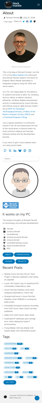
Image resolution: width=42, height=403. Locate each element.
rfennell (9, 229)
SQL (7, 377)
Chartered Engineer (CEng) (15, 117)
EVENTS (27, 372)
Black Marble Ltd (20, 75)
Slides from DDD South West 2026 (19, 315)
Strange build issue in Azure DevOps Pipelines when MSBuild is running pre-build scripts (20, 299)
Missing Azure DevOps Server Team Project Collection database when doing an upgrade (21, 277)
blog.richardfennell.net (16, 246)
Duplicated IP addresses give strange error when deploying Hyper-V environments (20, 321)
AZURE (27, 362)
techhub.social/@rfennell (16, 237)
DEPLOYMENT (11, 372)
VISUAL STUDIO (12, 367)
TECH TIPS (10, 348)
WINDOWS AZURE (12, 358)
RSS (8, 248)
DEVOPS (30, 358)
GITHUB (31, 377)
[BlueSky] (19, 150)
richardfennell (12, 234)
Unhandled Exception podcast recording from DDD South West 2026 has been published (21, 308)
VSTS (24, 348)
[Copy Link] (34, 21)
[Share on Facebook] (27, 21)
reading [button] (8, 261)
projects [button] (22, 261)
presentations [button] (23, 254)
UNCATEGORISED (13, 344)
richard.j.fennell (12, 240)
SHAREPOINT (11, 353)
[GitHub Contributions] (5, 150)
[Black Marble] (18, 4)
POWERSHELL (11, 362)
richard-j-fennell (13, 232)
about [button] (8, 254)
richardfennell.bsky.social (17, 243)
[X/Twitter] (10, 150)
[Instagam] (29, 150)
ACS (19, 377)
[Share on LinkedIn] (31, 21)
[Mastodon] (24, 150)
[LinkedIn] (14, 150)
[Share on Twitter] (24, 21)
